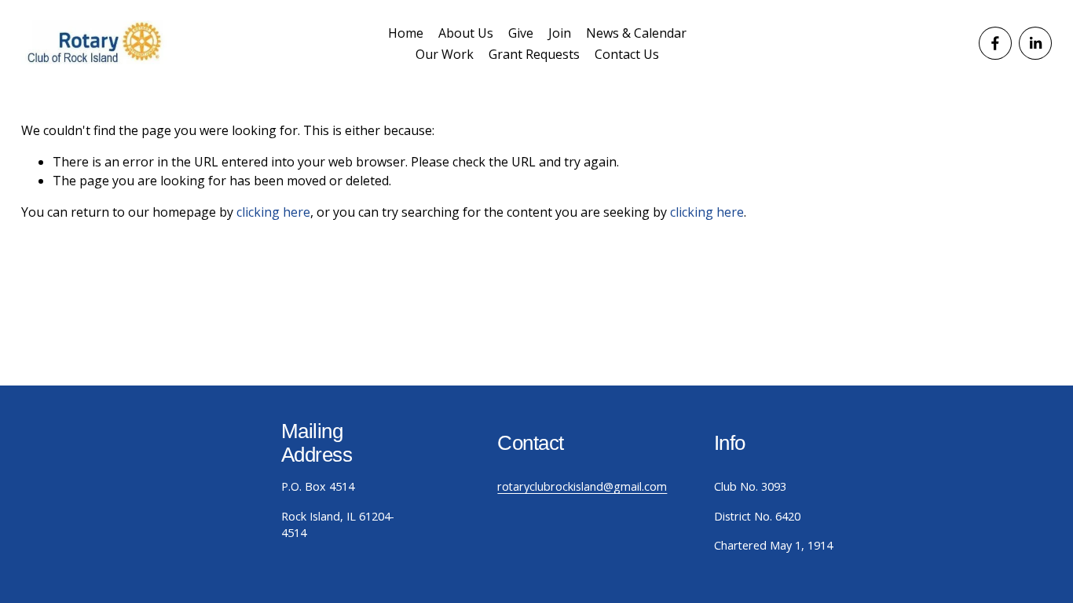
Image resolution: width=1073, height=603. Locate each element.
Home (405, 33)
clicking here (273, 212)
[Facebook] (995, 43)
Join (559, 33)
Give (520, 33)
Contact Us (627, 54)
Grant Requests (534, 54)
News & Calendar (636, 33)
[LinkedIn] (1035, 43)
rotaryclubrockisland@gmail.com (582, 486)
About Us (465, 33)
